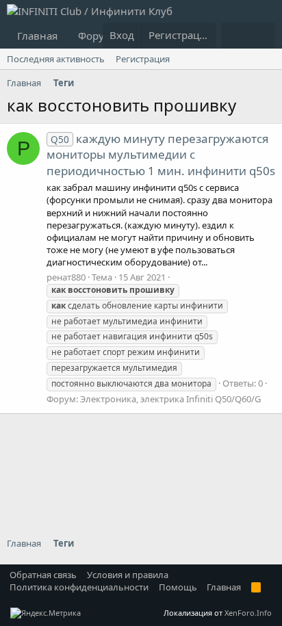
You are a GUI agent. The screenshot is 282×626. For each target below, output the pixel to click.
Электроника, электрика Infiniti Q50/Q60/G (170, 399)
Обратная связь (43, 575)
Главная (37, 35)
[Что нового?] (234, 36)
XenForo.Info (248, 613)
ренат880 (66, 277)
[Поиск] (261, 36)
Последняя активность (56, 59)
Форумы (99, 35)
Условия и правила (127, 575)
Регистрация (143, 59)
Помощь (178, 587)
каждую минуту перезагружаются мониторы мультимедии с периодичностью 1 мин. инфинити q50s (161, 155)
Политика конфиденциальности (79, 587)
